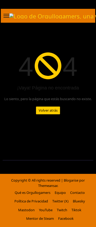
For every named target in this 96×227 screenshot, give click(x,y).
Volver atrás (48, 110)
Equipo (60, 192)
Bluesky (79, 201)
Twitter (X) (60, 201)
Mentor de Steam (40, 218)
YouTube (46, 210)
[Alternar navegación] (6, 16)
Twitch (62, 210)
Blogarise (71, 180)
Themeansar (47, 185)
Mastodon (26, 210)
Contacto (77, 192)
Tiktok (76, 210)
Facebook (66, 218)
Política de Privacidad (31, 201)
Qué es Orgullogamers (32, 192)
